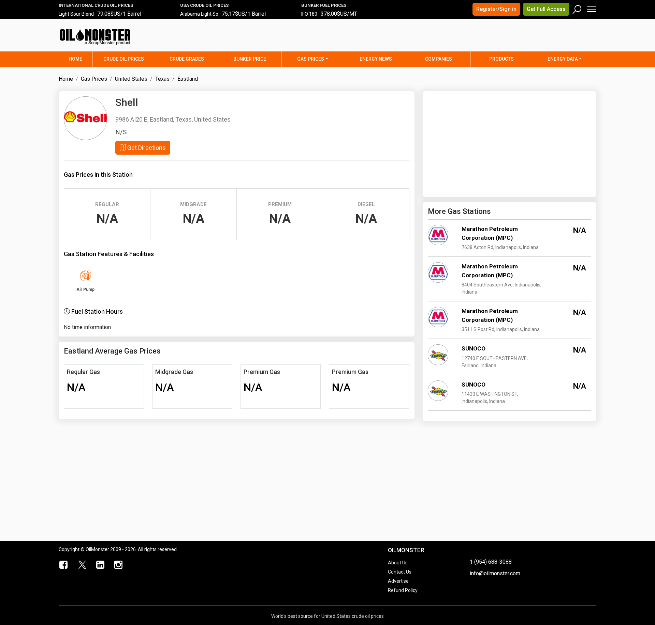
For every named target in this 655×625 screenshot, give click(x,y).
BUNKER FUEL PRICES (323, 5)
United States (131, 79)
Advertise (398, 581)
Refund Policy (403, 590)
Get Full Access (546, 9)
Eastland (187, 79)
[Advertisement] (511, 39)
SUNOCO (473, 348)
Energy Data (563, 59)
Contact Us (399, 572)
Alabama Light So (199, 14)
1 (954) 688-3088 (491, 562)
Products (501, 59)
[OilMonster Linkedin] (100, 565)
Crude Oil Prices (123, 59)
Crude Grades (187, 59)
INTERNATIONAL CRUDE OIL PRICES (96, 5)
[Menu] (591, 8)
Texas (162, 79)
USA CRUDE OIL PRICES (204, 5)
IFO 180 (309, 14)
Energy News (376, 59)
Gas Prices (310, 59)
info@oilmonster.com (495, 573)
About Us (398, 562)
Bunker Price (249, 59)
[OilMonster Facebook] (64, 565)
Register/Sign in (496, 9)
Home (80, 59)
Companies (438, 59)
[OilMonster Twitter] (82, 565)
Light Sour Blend (76, 14)
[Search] (577, 8)
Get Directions (146, 147)
